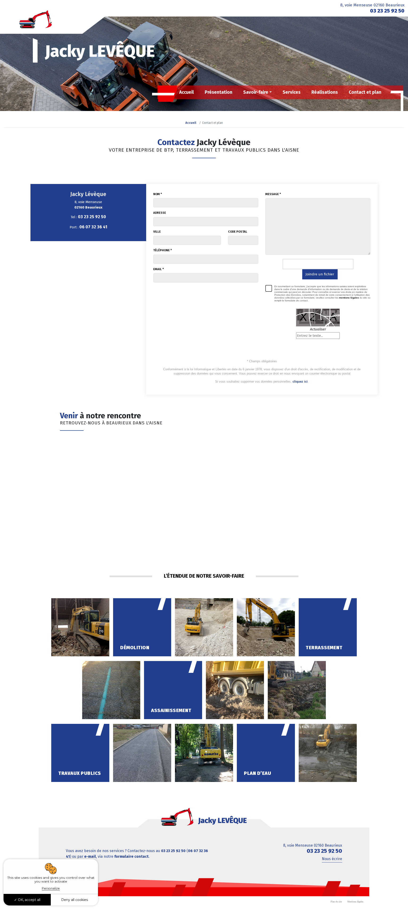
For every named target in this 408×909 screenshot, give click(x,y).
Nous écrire (332, 859)
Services (292, 92)
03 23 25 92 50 (387, 11)
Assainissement (171, 710)
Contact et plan (365, 92)
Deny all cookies (74, 900)
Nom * (157, 194)
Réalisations (324, 92)
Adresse (159, 212)
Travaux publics (79, 773)
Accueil (186, 92)
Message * (273, 194)
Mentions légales (355, 901)
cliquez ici (300, 381)
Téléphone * (162, 250)
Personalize (51, 888)
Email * (158, 269)
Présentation (218, 92)
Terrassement (324, 647)
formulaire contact (131, 856)
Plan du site (336, 901)
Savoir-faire (255, 92)
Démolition (134, 647)
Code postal (237, 231)
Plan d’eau (257, 773)
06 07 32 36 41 (93, 227)
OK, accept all (28, 900)
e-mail (90, 856)
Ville (157, 231)
